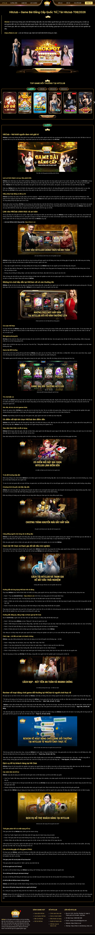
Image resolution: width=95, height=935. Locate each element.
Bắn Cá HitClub (38, 918)
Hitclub (4, 3)
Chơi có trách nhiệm (55, 916)
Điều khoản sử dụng (55, 918)
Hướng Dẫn (13, 3)
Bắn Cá (60, 3)
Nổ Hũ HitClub (38, 921)
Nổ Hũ (68, 3)
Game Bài (24, 3)
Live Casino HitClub (39, 916)
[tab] (31, 89)
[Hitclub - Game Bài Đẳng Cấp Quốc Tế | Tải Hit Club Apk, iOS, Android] (47, 3)
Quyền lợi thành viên (56, 921)
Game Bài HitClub (39, 913)
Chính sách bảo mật (55, 913)
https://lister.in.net (10, 33)
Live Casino (33, 3)
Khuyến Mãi (77, 3)
